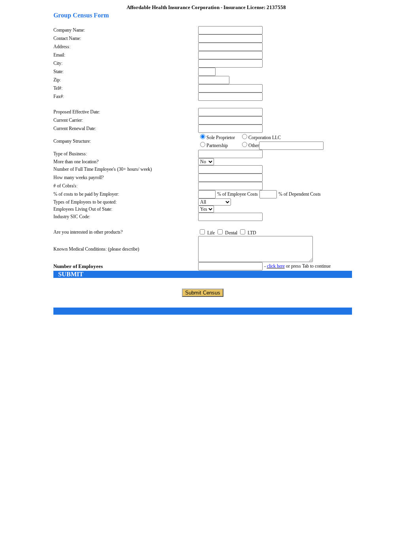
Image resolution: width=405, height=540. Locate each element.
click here (276, 266)
